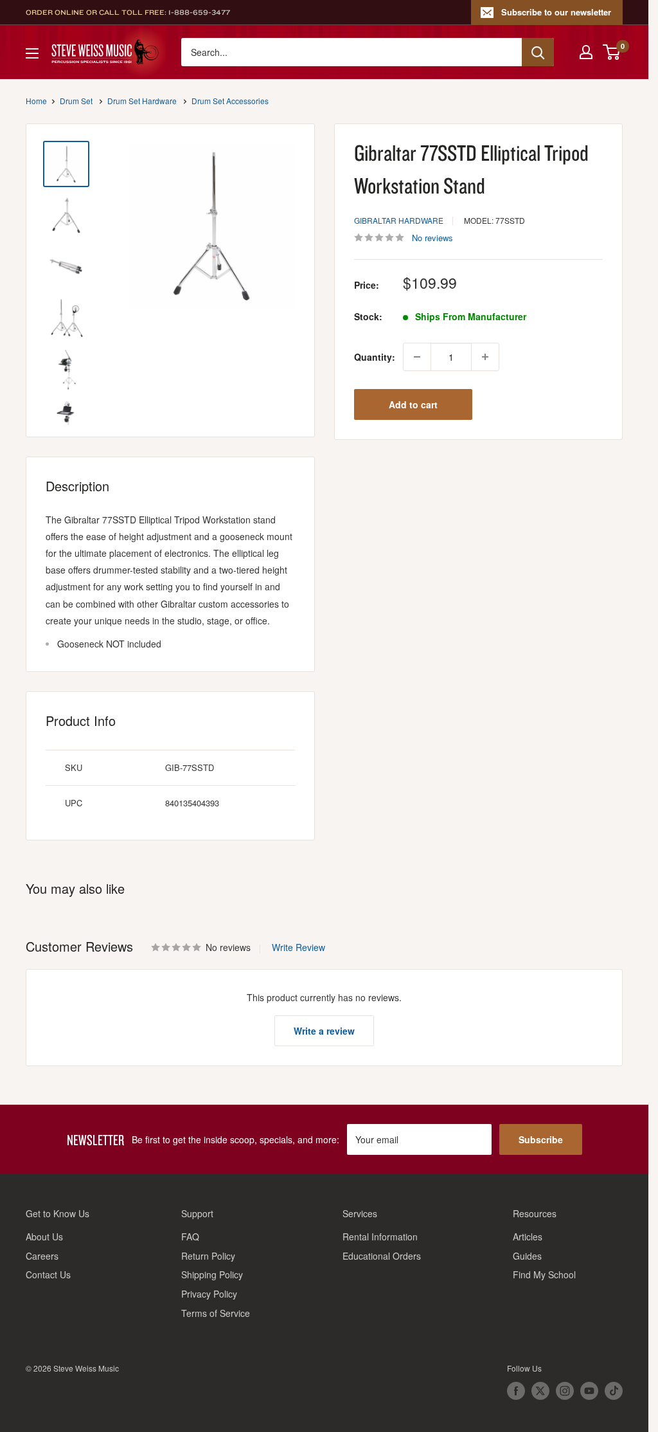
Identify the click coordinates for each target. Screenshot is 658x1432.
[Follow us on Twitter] (540, 1391)
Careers (42, 1255)
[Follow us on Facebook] (516, 1391)
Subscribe (541, 1139)
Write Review (298, 947)
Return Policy (208, 1255)
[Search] (538, 52)
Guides (527, 1255)
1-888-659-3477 (199, 12)
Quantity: (374, 356)
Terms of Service (215, 1313)
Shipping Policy (212, 1274)
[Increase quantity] (485, 356)
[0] (612, 52)
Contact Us (48, 1274)
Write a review (324, 1030)
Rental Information (380, 1236)
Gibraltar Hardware (398, 220)
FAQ (190, 1236)
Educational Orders (381, 1255)
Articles (527, 1236)
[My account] (586, 52)
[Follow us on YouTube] (589, 1391)
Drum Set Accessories (230, 100)
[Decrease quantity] (417, 356)
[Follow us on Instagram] (565, 1391)
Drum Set (76, 100)
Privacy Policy (209, 1293)
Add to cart (413, 404)
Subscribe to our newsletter (556, 12)
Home (36, 100)
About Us (44, 1236)
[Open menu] (32, 53)
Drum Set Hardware (142, 100)
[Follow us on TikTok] (614, 1391)
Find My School (544, 1274)
